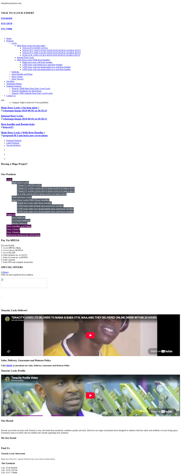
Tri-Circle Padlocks (21, 220)
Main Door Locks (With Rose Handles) (33, 60)
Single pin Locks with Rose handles (37, 62)
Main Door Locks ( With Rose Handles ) (23, 132)
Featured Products (13, 140)
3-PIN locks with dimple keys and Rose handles (42, 65)
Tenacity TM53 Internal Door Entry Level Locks (32, 93)
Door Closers (17, 76)
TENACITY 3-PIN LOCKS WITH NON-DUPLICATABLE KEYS (51, 50)
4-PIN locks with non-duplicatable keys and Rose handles (46, 69)
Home (9, 38)
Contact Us (11, 96)
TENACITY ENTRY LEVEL (35, 48)
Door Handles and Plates (22, 74)
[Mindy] (5, 272)
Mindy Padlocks (19, 223)
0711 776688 (6, 29)
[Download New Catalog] (1, 296)
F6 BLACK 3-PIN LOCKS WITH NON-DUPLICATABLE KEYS (51, 55)
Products (10, 41)
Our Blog (10, 81)
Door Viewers (17, 79)
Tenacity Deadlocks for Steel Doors (26, 91)
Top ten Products (13, 145)
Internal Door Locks (25, 57)
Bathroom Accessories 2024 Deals (23, 234)
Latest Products (12, 143)
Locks (14, 43)
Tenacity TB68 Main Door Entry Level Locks (31, 88)
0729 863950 (6, 18)
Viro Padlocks (18, 217)
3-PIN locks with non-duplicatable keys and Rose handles (46, 67)
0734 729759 (6, 23)
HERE (9, 365)
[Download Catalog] (24, 287)
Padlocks (15, 72)
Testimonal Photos (14, 84)
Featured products (13, 86)
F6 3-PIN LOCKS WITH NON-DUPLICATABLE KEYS (41, 194)
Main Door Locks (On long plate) (31, 45)
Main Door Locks (20, 182)
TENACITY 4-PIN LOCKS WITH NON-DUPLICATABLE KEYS (51, 53)
